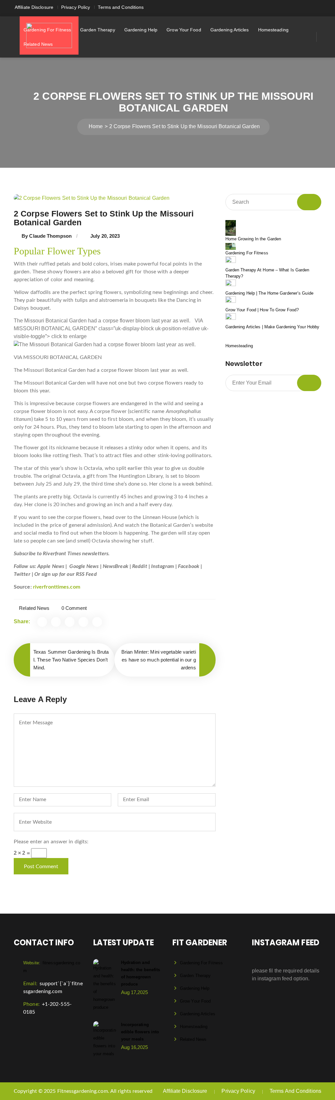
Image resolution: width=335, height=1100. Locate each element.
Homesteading (273, 29)
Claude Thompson (50, 236)
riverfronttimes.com (56, 587)
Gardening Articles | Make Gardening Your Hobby (272, 326)
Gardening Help (140, 29)
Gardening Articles (229, 29)
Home (96, 126)
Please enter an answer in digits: (51, 841)
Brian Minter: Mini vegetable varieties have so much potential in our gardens (158, 659)
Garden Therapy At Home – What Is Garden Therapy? (267, 273)
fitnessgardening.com (51, 966)
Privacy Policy (75, 7)
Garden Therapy (97, 29)
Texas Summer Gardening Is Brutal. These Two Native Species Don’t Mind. (71, 659)
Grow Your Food (184, 29)
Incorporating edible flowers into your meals (140, 1031)
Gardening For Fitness (47, 29)
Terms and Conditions (121, 7)
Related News (38, 44)
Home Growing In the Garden (253, 238)
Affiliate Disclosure (34, 7)
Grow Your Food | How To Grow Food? (262, 309)
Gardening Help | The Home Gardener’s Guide (269, 293)
